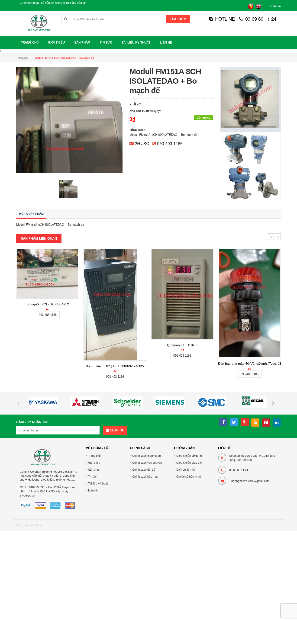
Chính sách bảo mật (145, 476)
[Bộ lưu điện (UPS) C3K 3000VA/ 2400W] (114, 304)
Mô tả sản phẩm (31, 213)
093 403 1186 (170, 143)
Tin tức (92, 476)
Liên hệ (93, 490)
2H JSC (142, 143)
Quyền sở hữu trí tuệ (189, 476)
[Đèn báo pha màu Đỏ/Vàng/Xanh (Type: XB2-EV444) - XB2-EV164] (249, 303)
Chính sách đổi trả (143, 469)
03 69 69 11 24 (260, 19)
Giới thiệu (94, 462)
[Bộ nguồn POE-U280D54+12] (47, 273)
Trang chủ (22, 58)
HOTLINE (225, 19)
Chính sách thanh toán (146, 455)
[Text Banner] (250, 166)
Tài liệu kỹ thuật (98, 483)
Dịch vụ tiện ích (186, 469)
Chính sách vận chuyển (147, 462)
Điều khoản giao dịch (189, 462)
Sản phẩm (94, 469)
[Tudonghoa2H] (38, 25)
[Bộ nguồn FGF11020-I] (182, 294)
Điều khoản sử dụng (189, 455)
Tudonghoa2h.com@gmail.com (249, 481)
